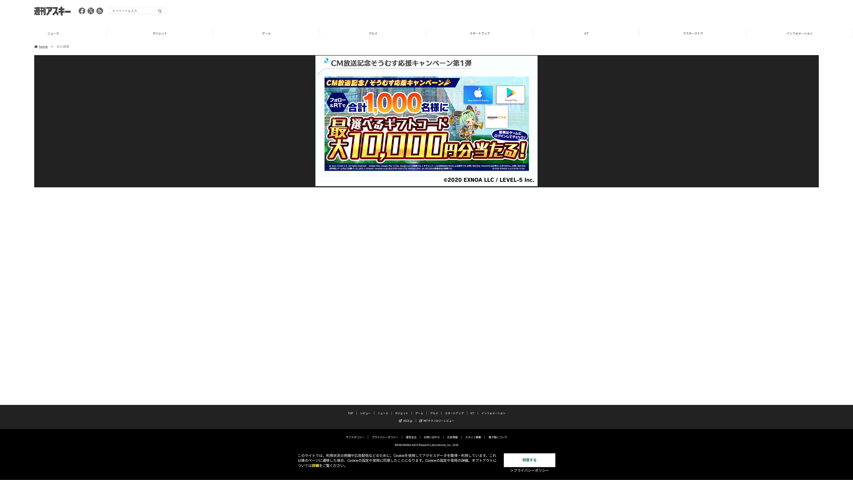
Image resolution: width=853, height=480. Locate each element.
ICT (480, 33)
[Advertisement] (738, 12)
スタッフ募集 (473, 437)
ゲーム (159, 33)
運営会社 (411, 437)
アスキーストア (586, 33)
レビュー (365, 413)
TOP (799, 33)
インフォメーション (693, 33)
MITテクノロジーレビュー (439, 420)
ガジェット (53, 33)
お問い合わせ (432, 437)
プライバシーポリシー (385, 437)
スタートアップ (373, 33)
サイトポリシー (355, 437)
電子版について (497, 437)
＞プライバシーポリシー (529, 470)
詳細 (315, 466)
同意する (529, 460)
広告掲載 (452, 437)
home (43, 46)
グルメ (266, 33)
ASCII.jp (408, 420)
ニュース (383, 413)
